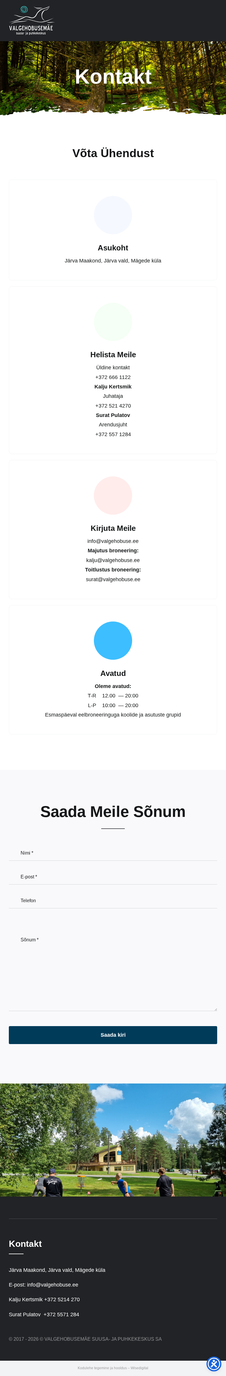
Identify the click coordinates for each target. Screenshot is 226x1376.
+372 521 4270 (113, 406)
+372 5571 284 (61, 1314)
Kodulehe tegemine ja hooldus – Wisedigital (113, 1368)
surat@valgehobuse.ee (113, 579)
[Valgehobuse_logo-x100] (32, 8)
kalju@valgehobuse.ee (113, 560)
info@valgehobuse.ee (113, 541)
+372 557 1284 (113, 434)
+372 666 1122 (113, 377)
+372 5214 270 (62, 1299)
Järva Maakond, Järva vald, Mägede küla (57, 1270)
